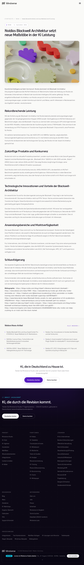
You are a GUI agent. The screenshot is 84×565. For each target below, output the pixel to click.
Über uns (32, 496)
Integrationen (6, 457)
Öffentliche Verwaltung (64, 443)
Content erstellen (7, 461)
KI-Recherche (34, 450)
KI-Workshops (6, 506)
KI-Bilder (5, 464)
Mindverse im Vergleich (37, 510)
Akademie (5, 503)
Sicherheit (33, 506)
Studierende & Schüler (64, 485)
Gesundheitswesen (63, 454)
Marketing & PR (62, 468)
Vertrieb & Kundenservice (65, 471)
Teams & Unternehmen (64, 464)
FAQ (3, 517)
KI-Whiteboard (34, 447)
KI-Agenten (5, 443)
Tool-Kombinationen (19, 535)
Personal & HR (61, 475)
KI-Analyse (33, 457)
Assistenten (5, 447)
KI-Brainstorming (35, 471)
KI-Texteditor (34, 440)
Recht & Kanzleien (63, 447)
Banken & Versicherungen (65, 440)
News (17, 19)
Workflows (5, 450)
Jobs (31, 499)
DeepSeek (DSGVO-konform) (38, 517)
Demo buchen (52, 380)
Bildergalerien (33, 539)
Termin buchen (34, 513)
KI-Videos (33, 436)
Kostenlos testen (10, 416)
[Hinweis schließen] (42, 559)
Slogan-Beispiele (7, 539)
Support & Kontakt (8, 520)
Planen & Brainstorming (37, 468)
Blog (3, 496)
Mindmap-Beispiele (21, 539)
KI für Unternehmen (63, 436)
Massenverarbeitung (36, 461)
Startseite (9, 19)
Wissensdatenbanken (8, 454)
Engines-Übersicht (7, 510)
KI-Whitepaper (34, 478)
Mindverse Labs (35, 520)
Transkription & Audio (36, 443)
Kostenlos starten (33, 380)
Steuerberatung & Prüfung (65, 450)
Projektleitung (61, 478)
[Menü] (80, 3)
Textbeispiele (65, 535)
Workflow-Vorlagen (34, 535)
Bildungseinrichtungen (64, 461)
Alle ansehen (73, 325)
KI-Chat (4, 440)
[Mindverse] (9, 3)
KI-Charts (33, 475)
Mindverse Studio (7, 436)
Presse (32, 503)
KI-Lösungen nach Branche (50, 535)
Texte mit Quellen (35, 454)
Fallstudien (5, 513)
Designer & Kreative (63, 482)
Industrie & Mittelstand (64, 457)
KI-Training (33, 464)
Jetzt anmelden (73, 556)
